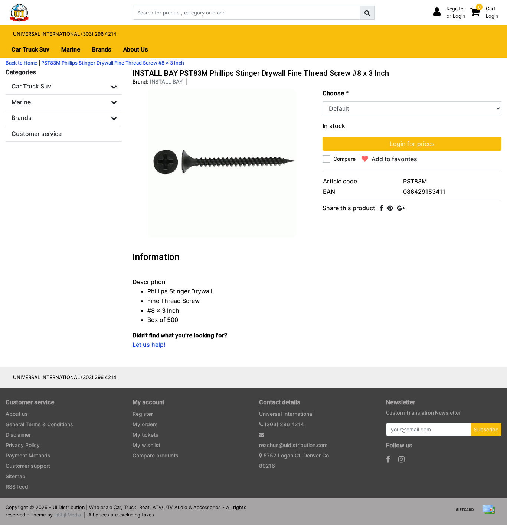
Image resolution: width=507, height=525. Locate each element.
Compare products (156, 455)
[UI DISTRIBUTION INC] (19, 12)
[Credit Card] (490, 512)
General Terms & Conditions (39, 424)
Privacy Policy (23, 445)
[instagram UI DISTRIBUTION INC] (401, 459)
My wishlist (146, 445)
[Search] (367, 12)
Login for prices (412, 143)
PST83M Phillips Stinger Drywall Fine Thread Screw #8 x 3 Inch (112, 63)
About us (17, 414)
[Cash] (467, 512)
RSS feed (17, 486)
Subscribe (486, 429)
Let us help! (149, 344)
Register (143, 414)
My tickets (145, 434)
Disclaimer (18, 434)
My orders (145, 424)
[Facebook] (381, 208)
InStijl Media (67, 515)
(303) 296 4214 (283, 424)
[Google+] (401, 208)
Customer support (28, 466)
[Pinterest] (390, 208)
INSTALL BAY (166, 81)
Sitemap (16, 476)
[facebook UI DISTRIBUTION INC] (388, 459)
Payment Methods (28, 455)
